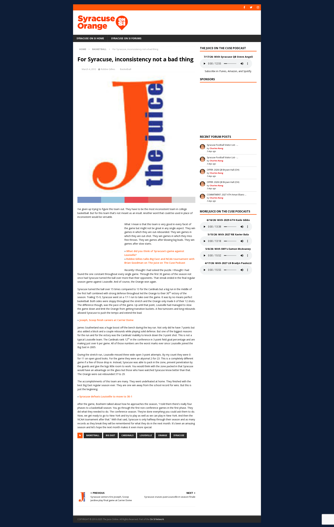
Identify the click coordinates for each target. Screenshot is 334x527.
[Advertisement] (200, 22)
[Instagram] (258, 7)
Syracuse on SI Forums (126, 38)
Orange (162, 435)
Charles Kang (216, 148)
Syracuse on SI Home (90, 38)
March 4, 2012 (89, 69)
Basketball (125, 69)
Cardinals (127, 435)
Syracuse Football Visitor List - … (222, 144)
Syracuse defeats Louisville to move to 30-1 (105, 396)
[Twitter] (251, 7)
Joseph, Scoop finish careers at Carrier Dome (106, 320)
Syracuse (178, 435)
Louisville (146, 435)
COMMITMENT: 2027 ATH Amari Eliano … (226, 194)
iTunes (222, 71)
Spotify (247, 71)
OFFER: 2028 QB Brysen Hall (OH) (223, 169)
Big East (110, 435)
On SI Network (157, 519)
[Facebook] (244, 7)
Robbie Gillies (108, 69)
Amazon (232, 71)
